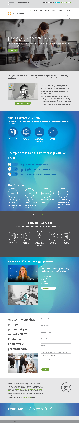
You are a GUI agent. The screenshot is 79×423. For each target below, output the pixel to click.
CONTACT (69, 15)
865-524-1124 (29, 2)
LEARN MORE (61, 10)
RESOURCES (54, 10)
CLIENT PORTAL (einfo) (48, 2)
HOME (31, 10)
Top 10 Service (27, 397)
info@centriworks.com (22, 2)
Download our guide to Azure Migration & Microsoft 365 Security (52, 214)
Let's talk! (13, 50)
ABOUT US (20, 417)
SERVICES (14, 417)
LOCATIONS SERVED (43, 417)
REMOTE (57, 2)
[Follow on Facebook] (11, 2)
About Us (68, 10)
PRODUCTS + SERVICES (38, 10)
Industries (47, 10)
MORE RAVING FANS (23, 103)
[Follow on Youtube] (13, 2)
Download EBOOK (48, 288)
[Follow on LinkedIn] (9, 2)
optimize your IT (62, 202)
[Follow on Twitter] (9, 4)
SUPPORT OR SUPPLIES (66, 2)
